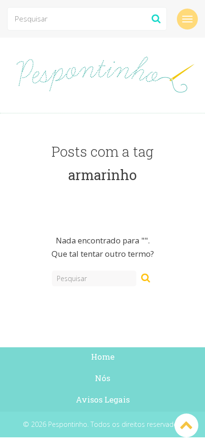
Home (102, 356)
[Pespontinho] (102, 75)
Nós (102, 378)
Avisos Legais (103, 399)
